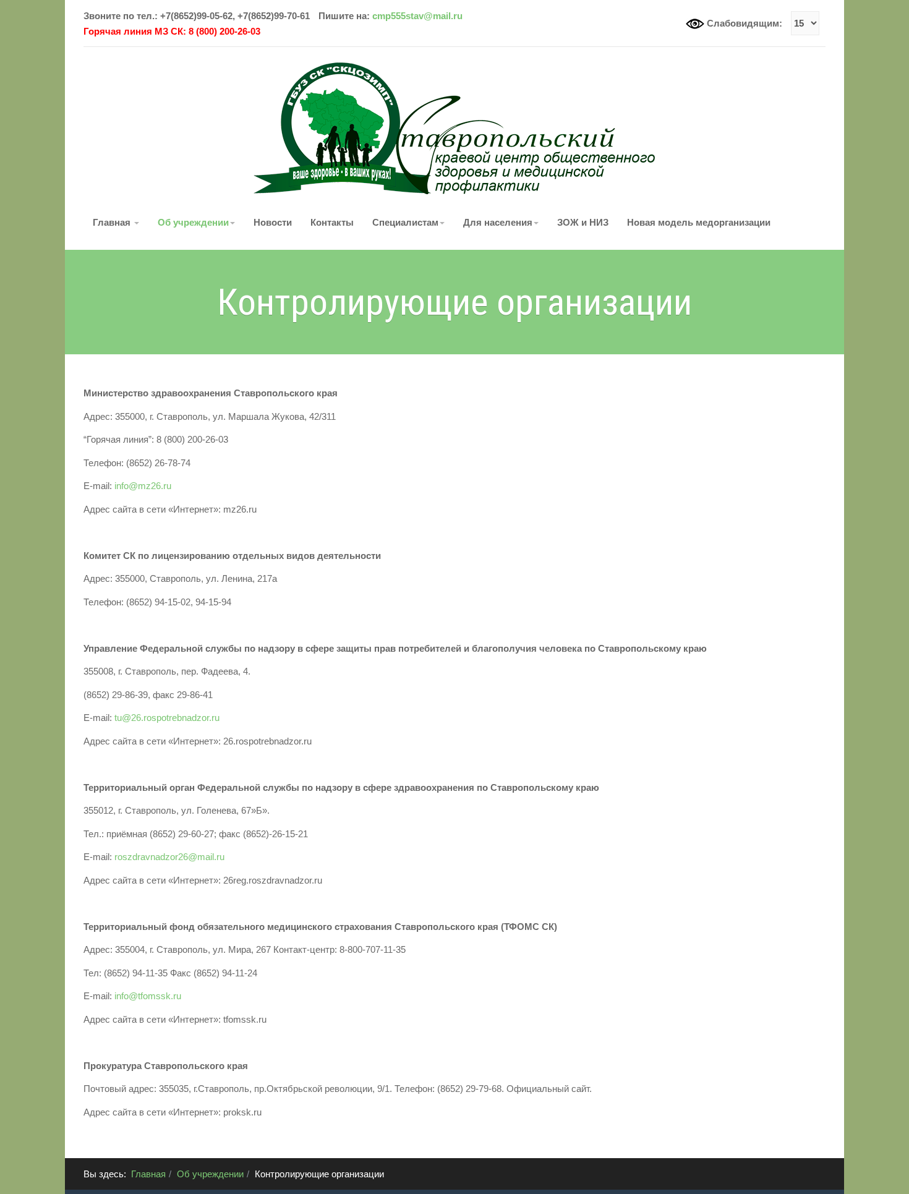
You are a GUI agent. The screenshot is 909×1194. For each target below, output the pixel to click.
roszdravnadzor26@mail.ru (169, 856)
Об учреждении (193, 222)
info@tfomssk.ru (147, 996)
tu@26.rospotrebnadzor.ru (167, 717)
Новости (273, 222)
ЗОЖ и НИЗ (582, 222)
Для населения (497, 222)
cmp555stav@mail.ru (417, 16)
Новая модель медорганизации (698, 222)
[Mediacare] (454, 127)
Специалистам (405, 222)
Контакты (332, 222)
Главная (113, 222)
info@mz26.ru (142, 485)
